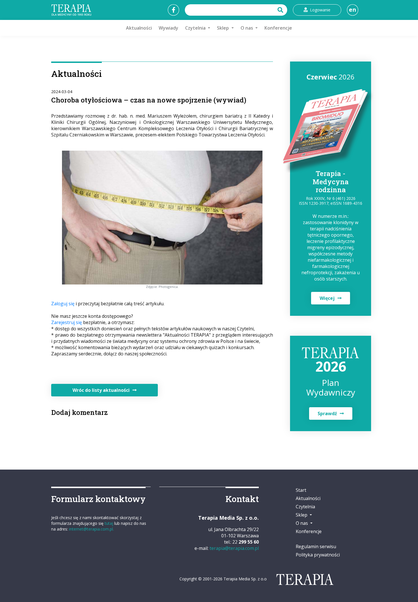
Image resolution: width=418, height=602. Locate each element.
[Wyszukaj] (281, 10)
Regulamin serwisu (316, 546)
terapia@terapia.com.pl (234, 548)
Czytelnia (305, 506)
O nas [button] (247, 28)
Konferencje (278, 28)
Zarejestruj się (66, 322)
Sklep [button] (223, 28)
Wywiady (168, 28)
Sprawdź (327, 413)
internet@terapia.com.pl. (91, 529)
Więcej (327, 298)
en (352, 9)
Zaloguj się (63, 303)
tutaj (109, 523)
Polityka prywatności (318, 555)
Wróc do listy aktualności (101, 390)
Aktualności (139, 28)
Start (301, 490)
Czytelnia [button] (196, 28)
